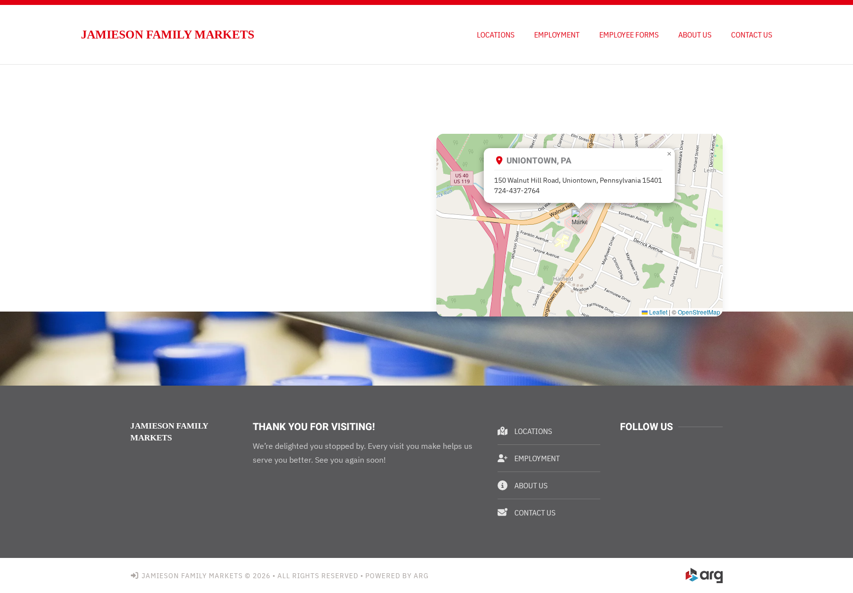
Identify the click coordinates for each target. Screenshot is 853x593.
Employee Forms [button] (629, 35)
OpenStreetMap (699, 312)
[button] (579, 217)
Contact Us (751, 35)
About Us (694, 35)
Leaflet (657, 312)
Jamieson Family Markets (167, 34)
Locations (495, 35)
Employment (557, 35)
